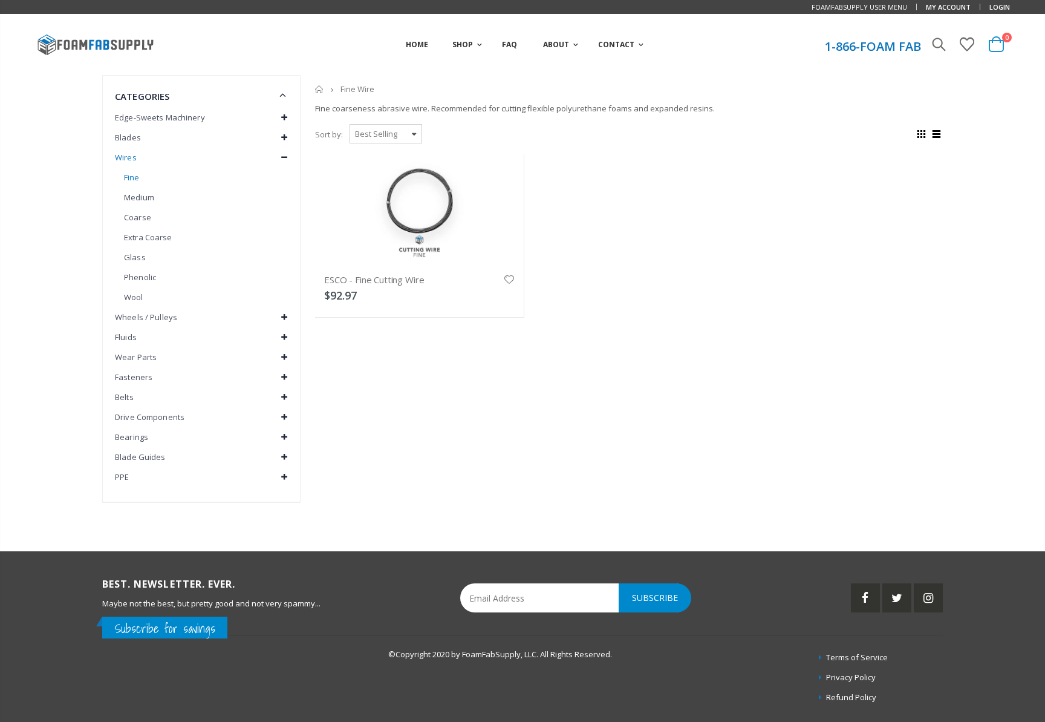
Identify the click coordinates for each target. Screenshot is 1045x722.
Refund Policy (851, 697)
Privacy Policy (851, 677)
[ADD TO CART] (504, 180)
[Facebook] (865, 597)
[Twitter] (896, 597)
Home (319, 89)
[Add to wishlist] (509, 278)
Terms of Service (857, 657)
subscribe (655, 597)
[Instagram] (928, 597)
